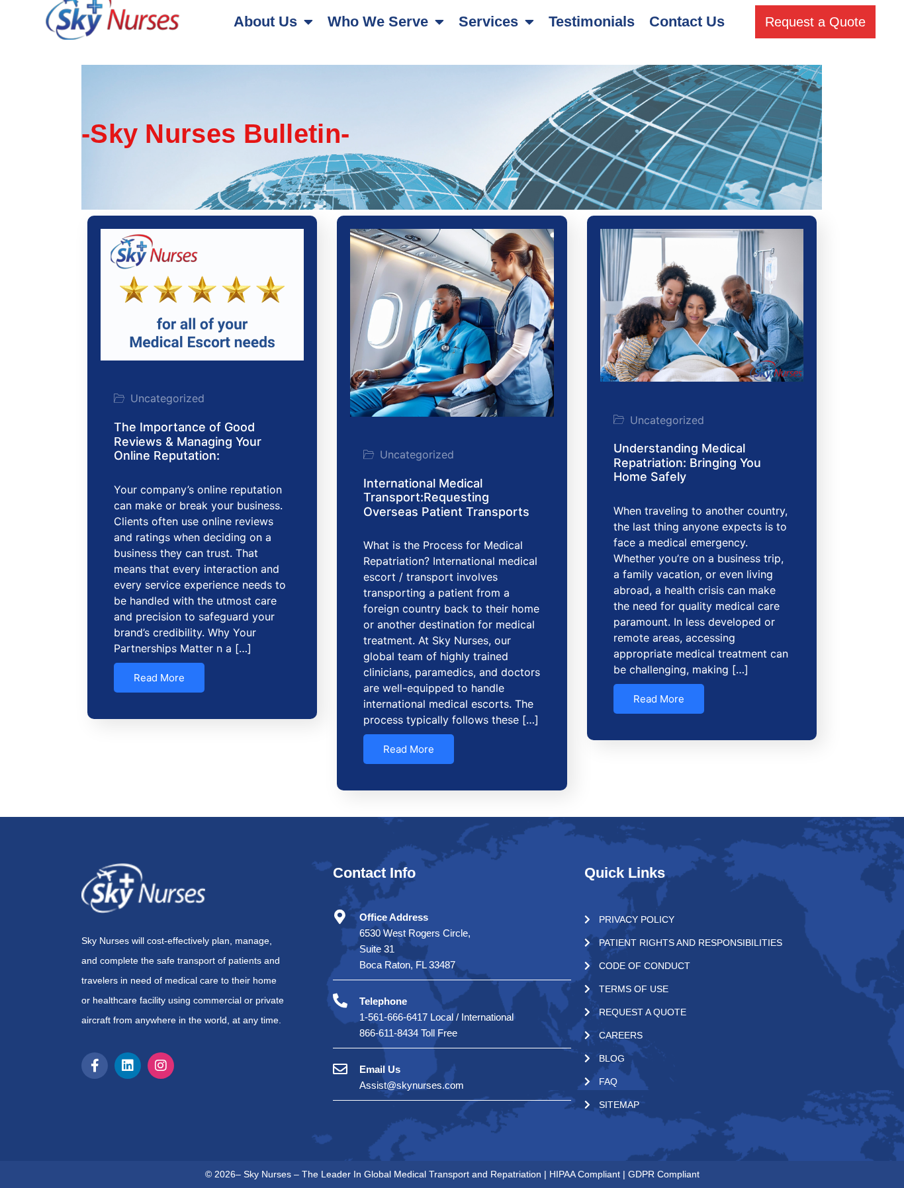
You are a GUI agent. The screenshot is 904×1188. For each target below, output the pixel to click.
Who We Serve (378, 21)
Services (488, 21)
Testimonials (592, 21)
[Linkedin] (127, 1065)
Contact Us (687, 21)
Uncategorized (167, 398)
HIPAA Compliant (586, 1174)
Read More (159, 677)
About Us (265, 21)
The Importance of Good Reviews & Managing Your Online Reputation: (187, 441)
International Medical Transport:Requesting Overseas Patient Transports (446, 497)
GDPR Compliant (664, 1174)
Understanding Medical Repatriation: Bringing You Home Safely (687, 462)
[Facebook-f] (94, 1065)
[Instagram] (161, 1065)
